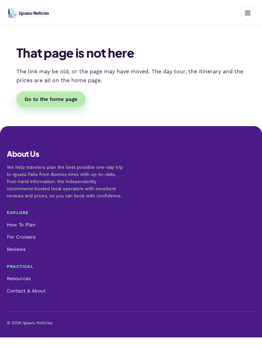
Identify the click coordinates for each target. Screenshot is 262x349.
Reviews (16, 249)
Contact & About (26, 290)
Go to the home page (51, 99)
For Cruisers (21, 237)
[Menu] (247, 12)
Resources (19, 278)
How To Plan (21, 224)
